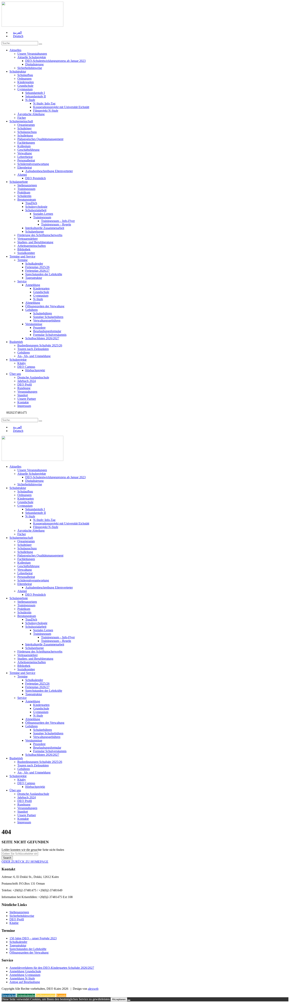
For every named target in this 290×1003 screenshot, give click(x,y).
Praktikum (23, 192)
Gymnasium (25, 89)
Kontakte (23, 402)
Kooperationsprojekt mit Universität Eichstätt (61, 107)
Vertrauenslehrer (27, 238)
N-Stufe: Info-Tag (44, 103)
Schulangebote (18, 181)
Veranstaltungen (27, 391)
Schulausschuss (27, 132)
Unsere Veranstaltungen (32, 53)
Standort (22, 395)
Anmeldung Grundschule (25, 971)
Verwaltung (24, 153)
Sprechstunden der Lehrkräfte (43, 274)
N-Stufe (30, 100)
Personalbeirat (26, 160)
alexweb (93, 988)
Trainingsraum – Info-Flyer (58, 221)
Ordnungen (24, 78)
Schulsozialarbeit (35, 210)
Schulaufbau (25, 75)
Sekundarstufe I (35, 92)
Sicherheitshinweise (29, 68)
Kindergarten (25, 82)
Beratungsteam (26, 199)
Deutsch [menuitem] (18, 36)
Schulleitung (25, 135)
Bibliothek (23, 249)
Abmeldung (32, 302)
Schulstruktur (17, 71)
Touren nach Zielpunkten (33, 349)
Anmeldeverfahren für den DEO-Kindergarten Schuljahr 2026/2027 (51, 967)
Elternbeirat (24, 167)
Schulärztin (24, 196)
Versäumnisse (33, 324)
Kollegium (24, 146)
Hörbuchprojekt (35, 370)
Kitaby (21, 363)
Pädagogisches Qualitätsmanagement (40, 139)
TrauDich (31, 203)
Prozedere (39, 327)
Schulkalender (34, 263)
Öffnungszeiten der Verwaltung (44, 306)
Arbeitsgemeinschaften (31, 245)
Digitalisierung (34, 64)
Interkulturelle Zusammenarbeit (44, 228)
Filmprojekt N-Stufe (45, 110)
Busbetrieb (16, 341)
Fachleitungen (26, 142)
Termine (22, 260)
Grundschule (25, 85)
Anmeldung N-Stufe (22, 978)
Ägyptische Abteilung (31, 114)
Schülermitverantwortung (33, 164)
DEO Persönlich (35, 178)
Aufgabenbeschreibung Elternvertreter (49, 171)
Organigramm (26, 124)
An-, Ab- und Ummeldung (34, 356)
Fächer (21, 117)
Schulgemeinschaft (21, 121)
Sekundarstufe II (35, 96)
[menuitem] (15, 32)
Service (22, 281)
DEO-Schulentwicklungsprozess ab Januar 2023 (55, 60)
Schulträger (24, 128)
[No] (128, 1000)
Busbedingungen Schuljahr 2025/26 (39, 345)
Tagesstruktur (33, 277)
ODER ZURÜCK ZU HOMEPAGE (25, 861)
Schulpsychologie (36, 206)
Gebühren (31, 309)
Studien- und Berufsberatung (35, 242)
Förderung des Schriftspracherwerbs (39, 235)
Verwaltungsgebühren (46, 320)
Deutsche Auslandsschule (33, 377)
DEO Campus (26, 366)
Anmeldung (32, 285)
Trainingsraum (26, 189)
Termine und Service (22, 256)
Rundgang (23, 388)
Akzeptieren (119, 999)
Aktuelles (15, 50)
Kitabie (14, 923)
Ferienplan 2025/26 (37, 267)
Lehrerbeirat (25, 157)
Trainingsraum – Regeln (56, 224)
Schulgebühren (42, 313)
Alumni (22, 174)
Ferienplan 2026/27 (37, 270)
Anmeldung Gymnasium (24, 975)
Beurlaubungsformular (47, 331)
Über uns (15, 374)
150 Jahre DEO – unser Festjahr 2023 (33, 938)
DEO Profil (24, 384)
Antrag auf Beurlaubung (24, 982)
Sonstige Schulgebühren (48, 317)
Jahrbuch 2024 (26, 381)
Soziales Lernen (43, 213)
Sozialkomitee (26, 253)
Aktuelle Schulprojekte (31, 57)
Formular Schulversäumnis (49, 334)
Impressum (24, 406)
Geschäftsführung (28, 149)
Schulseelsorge (34, 231)
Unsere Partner (26, 398)
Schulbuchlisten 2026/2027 (42, 338)
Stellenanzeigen (27, 185)
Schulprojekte (18, 359)
